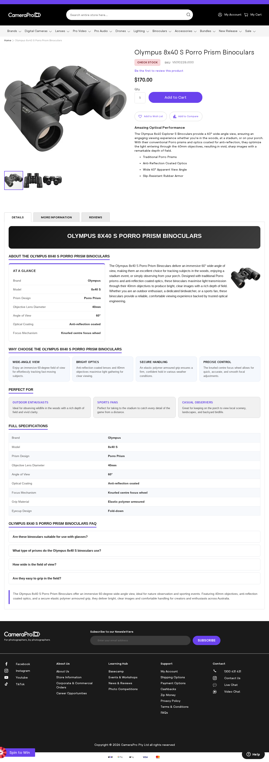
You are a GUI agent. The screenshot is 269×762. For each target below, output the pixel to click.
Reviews (95, 217)
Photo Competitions (123, 689)
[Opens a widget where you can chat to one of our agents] (253, 754)
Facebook (23, 664)
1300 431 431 (232, 671)
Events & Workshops (122, 677)
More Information (56, 217)
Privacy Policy (170, 701)
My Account (169, 671)
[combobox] (129, 14)
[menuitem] (13, 31)
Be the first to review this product (158, 71)
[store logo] (24, 14)
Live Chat (231, 685)
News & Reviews (120, 683)
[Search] (188, 14)
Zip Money (168, 695)
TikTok (20, 684)
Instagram (23, 671)
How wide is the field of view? (34, 564)
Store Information (69, 677)
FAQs (164, 712)
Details (18, 217)
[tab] (17, 217)
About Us (62, 671)
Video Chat (232, 691)
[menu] (134, 31)
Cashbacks (168, 689)
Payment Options (173, 683)
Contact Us (232, 678)
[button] (12, 109)
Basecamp (116, 671)
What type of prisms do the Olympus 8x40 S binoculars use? (57, 550)
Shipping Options (173, 677)
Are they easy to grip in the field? (37, 578)
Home (7, 40)
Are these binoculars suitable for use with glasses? (50, 536)
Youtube (22, 677)
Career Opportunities (71, 693)
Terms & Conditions (175, 707)
